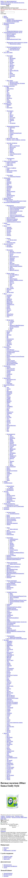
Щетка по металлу (14, 270)
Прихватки (9, 499)
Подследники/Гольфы (12, 363)
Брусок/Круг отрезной (15, 252)
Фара (11, 284)
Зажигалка (9, 521)
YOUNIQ (9, 182)
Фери (8, 728)
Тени (11, 135)
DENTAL (9, 183)
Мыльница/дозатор (11, 572)
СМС (5, 386)
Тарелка (9, 616)
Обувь (8, 357)
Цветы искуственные (9, 23)
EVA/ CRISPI (13, 445)
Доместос (9, 682)
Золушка (12, 461)
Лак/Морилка (10, 488)
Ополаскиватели (11, 434)
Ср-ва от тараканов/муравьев (17, 216)
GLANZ (12, 446)
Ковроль (9, 688)
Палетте (12, 281)
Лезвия (11, 149)
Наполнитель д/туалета (12, 505)
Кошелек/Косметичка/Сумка (14, 39)
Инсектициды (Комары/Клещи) (12, 202)
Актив (8, 408)
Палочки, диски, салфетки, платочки (16, 139)
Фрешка (9, 659)
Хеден (8, 774)
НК (7, 336)
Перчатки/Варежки (11, 362)
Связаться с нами (8, 856)
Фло (8, 477)
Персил (8, 469)
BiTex (8, 755)
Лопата (11, 598)
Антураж (9, 245)
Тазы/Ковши (10, 615)
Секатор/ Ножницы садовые (17, 601)
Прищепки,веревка (11, 584)
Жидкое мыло (10, 320)
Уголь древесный (11, 623)
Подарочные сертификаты (10, 866)
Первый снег (10, 412)
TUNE (8, 745)
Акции (5, 867)
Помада (11, 131)
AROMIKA (9, 641)
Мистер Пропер (11, 696)
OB (7, 91)
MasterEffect (10, 645)
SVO (8, 403)
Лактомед (12, 65)
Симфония (9, 374)
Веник (8, 516)
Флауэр (8, 375)
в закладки (3, 828)
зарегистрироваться (11, 1)
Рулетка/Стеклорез (14, 264)
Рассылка (6, 876)
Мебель (8, 568)
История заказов (8, 874)
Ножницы (12, 258)
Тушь (11, 137)
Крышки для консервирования (14, 20)
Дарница (9, 749)
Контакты (6, 847)
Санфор (9, 710)
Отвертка (12, 260)
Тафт (8, 291)
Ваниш (8, 680)
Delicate (11, 59)
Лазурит (9, 691)
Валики (11, 254)
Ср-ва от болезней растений (17, 208)
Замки (8, 527)
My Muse (12, 62)
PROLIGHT (10, 301)
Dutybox (12, 443)
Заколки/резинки (11, 36)
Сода (8, 718)
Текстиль (6, 491)
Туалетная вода (10, 158)
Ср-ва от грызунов (14, 209)
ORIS (8, 646)
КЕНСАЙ (9, 656)
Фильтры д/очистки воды (13, 626)
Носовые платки (11, 495)
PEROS (8, 399)
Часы (8, 51)
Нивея (11, 73)
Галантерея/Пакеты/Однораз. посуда (13, 32)
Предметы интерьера (12, 470)
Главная (3, 2)
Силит (8, 715)
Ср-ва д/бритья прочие (15, 153)
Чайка (8, 480)
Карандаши (12, 540)
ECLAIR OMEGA (14, 274)
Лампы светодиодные (15, 564)
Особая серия (10, 764)
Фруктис (9, 772)
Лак (10, 129)
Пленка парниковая (12, 580)
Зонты (8, 37)
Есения (11, 322)
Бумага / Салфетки (11, 168)
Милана (12, 66)
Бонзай (8, 676)
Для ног (9, 232)
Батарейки (6, 24)
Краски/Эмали (10, 486)
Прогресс (9, 705)
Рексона (12, 119)
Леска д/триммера (14, 597)
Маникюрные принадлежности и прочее (17, 42)
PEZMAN (9, 300)
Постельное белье (11, 498)
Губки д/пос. (10, 163)
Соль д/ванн (10, 175)
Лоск (8, 428)
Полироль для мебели (12, 703)
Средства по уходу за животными (15, 506)
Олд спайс (12, 74)
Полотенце (9, 497)
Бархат (8, 748)
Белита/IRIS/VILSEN (12, 757)
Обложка (12, 545)
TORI (8, 405)
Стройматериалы (8, 482)
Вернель (12, 458)
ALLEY (9, 389)
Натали (8, 96)
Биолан (8, 421)
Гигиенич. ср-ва (8, 103)
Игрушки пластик (8, 199)
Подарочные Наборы (9, 385)
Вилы (11, 593)
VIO (11, 324)
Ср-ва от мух (13, 213)
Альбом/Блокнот (14, 539)
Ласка (8, 426)
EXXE (11, 61)
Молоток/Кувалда (14, 256)
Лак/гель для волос (8, 244)
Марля (8, 494)
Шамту (8, 776)
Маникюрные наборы (15, 43)
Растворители (10, 490)
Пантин (9, 765)
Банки (5, 16)
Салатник (9, 604)
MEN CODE (10, 741)
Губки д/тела (10, 165)
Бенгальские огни (11, 379)
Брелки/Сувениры (11, 33)
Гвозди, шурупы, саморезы (13, 517)
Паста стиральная (11, 466)
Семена (5, 481)
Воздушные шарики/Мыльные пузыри (16, 201)
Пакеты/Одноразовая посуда (14, 47)
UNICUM (9, 665)
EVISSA (9, 296)
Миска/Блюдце (10, 570)
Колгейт (9, 192)
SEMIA (8, 402)
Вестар (11, 454)
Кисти (11, 255)
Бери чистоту (10, 652)
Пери (8, 90)
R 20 (8, 27)
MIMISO (9, 105)
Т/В (10, 159)
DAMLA (9, 394)
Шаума (8, 778)
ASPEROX (9, 642)
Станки (11, 155)
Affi (8, 390)
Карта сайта (7, 859)
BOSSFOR (9, 393)
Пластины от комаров (12, 219)
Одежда (9, 359)
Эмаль (11, 487)
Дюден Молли (10, 654)
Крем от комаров (11, 217)
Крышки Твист (10, 19)
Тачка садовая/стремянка (16, 266)
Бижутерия (9, 107)
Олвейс (8, 100)
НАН (8, 410)
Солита (8, 719)
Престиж (12, 282)
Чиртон (8, 376)
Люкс (8, 333)
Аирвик (9, 371)
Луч (8, 429)
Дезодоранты (10, 110)
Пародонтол (10, 196)
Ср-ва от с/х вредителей (16, 215)
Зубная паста (7, 178)
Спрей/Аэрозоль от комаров (14, 221)
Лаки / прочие (10, 288)
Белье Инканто (10, 349)
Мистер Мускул (11, 695)
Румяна (11, 134)
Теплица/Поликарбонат (13, 617)
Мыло (5, 293)
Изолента (9, 533)
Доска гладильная (11, 519)
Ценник (12, 554)
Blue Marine (12, 58)
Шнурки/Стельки (11, 364)
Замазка (9, 524)
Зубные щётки (7, 198)
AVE (8, 414)
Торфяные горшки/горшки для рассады (17, 621)
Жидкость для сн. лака (12, 138)
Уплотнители (10, 624)
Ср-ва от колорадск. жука (16, 211)
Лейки (8, 565)
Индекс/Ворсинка (11, 425)
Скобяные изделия (11, 608)
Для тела (9, 235)
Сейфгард (9, 343)
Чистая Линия (10, 775)
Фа (10, 77)
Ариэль (8, 420)
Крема (5, 225)
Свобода (9, 341)
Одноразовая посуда (15, 48)
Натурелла (9, 98)
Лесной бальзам (11, 195)
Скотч (8, 611)
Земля (8, 530)
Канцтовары (10, 537)
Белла (8, 94)
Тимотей (12, 120)
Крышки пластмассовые (13, 21)
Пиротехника (7, 378)
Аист (8, 418)
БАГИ (8, 671)
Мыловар (9, 334)
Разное (11, 547)
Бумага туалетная (11, 162)
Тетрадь (12, 551)
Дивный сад (10, 315)
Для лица (9, 231)
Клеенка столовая (11, 555)
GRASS (9, 367)
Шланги (9, 632)
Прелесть (9, 289)
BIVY (11, 57)
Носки (8, 355)
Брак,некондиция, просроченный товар (17, 638)
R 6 (7, 29)
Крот (8, 690)
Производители (8, 864)
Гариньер (9, 227)
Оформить (3, 5)
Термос (8, 620)
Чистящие (6, 640)
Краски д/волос (10, 273)
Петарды (9, 380)
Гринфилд (9, 653)
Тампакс (9, 102)
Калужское (9, 330)
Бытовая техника (11, 512)
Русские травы (13, 84)
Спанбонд (9, 612)
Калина (8, 238)
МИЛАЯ (9, 657)
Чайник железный (11, 630)
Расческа (9, 588)
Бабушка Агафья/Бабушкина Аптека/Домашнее (17, 326)
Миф (8, 431)
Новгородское (10, 339)
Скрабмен (9, 473)
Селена (8, 714)
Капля (8, 684)
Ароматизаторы (11, 370)
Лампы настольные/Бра (16, 637)
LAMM (8, 398)
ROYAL (9, 308)
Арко (11, 144)
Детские (9, 188)
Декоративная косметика (13, 126)
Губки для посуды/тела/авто (11, 161)
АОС (8, 667)
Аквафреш (9, 186)
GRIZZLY (9, 644)
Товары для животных (9, 503)
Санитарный (10, 707)
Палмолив (12, 76)
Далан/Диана (10, 314)
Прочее (11, 328)
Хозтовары (6, 509)
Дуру (8, 316)
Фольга (8, 627)
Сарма (8, 472)
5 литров (12, 321)
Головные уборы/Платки (13, 351)
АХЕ (11, 112)
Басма (11, 277)
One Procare (9, 744)
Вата (8, 492)
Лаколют (9, 194)
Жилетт (11, 115)
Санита (8, 706)
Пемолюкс (9, 699)
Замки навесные (14, 529)
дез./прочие (12, 123)
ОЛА (8, 99)
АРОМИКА (10, 406)
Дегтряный (9, 760)
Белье (8, 348)
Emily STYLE (10, 88)
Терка (8, 619)
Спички (9, 613)
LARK (8, 297)
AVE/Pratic (12, 457)
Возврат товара (7, 857)
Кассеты (12, 148)
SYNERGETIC (10, 304)
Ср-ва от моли (13, 212)
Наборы (12, 130)
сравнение (3, 829)
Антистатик (10, 669)
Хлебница (9, 628)
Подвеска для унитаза (12, 702)
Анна (8, 92)
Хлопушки (9, 383)
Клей (8, 169)
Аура (11, 69)
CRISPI (8, 179)
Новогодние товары (12, 170)
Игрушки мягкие (11, 531)
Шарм (8, 345)
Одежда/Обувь (7, 347)
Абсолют (9, 310)
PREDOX (9, 401)
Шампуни (6, 733)
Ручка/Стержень (14, 550)
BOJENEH (9, 391)
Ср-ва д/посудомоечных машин (15, 722)
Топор (11, 267)
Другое (5, 166)
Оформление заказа (6, 4)
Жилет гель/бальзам (15, 145)
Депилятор (9, 228)
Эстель (11, 287)
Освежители (7, 366)
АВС (8, 650)
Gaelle (11, 447)
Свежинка (9, 413)
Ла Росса (9, 752)
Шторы (8, 502)
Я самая (12, 67)
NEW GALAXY (11, 368)
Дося (8, 424)
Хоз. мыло (9, 344)
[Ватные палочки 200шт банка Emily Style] (12, 812)
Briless (11, 439)
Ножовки (12, 259)
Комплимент (10, 763)
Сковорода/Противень (12, 609)
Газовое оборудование (15, 582)
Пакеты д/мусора (11, 576)
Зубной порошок (11, 191)
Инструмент (10, 249)
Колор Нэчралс (13, 278)
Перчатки (9, 577)
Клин (8, 687)
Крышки (6, 17)
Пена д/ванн (10, 80)
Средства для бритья (12, 143)
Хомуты (12, 251)
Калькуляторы (10, 534)
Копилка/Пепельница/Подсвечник (15, 558)
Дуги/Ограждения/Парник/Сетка (18, 596)
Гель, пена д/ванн (8, 52)
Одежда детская (11, 360)
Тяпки (11, 603)
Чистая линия (13, 239)
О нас (5, 849)
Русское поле (10, 768)
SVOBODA (10, 756)
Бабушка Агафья (14, 82)
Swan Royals (10, 649)
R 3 (7, 28)
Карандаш (12, 127)
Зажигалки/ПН (10, 35)
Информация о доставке (10, 850)
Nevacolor (12, 276)
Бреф (8, 679)
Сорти (8, 474)
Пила (11, 262)
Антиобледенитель (14, 513)
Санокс (8, 709)
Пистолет (12, 263)
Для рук (9, 234)
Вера (8, 409)
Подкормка (9, 172)
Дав (10, 72)
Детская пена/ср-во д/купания (17, 83)
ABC (8, 387)
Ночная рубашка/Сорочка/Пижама (15, 356)
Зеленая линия (10, 751)
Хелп (11, 329)
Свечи (8, 605)
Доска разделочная (11, 520)
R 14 (8, 25)
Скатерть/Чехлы (11, 501)
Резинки (12, 548)
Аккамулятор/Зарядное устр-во (14, 31)
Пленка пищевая (11, 583)
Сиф (8, 717)
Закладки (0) (8, 2)
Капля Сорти (10, 686)
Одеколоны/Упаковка (15, 176)
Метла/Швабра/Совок (12, 569)
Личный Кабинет (8, 873)
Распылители (10, 587)
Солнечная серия (11, 242)
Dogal (8, 395)
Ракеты (8, 382)
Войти (2, 1)
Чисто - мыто (10, 660)
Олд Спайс (12, 117)
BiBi (8, 87)
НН (7, 337)
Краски (11, 543)
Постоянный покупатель (17, 2)
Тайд (8, 476)
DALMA (12, 442)
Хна (11, 285)
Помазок (12, 152)
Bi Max (8, 416)
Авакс (8, 311)
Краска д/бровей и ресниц (16, 280)
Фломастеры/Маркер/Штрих (17, 552)
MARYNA (9, 299)
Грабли (11, 594)
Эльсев (8, 779)
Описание (3, 831)
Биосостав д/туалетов (12, 675)
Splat (8, 184)
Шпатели (12, 268)
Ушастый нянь (10, 726)
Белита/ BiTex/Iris (14, 70)
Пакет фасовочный (14, 49)
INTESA (9, 740)
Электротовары (10, 636)
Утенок (8, 725)
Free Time (9, 417)
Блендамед (9, 187)
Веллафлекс (10, 246)
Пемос (8, 468)
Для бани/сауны (11, 352)
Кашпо (5, 223)
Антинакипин (10, 668)
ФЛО (11, 462)
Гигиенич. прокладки (9, 86)
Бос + (8, 677)
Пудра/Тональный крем (16, 133)
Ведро (8, 515)
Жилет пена (13, 147)
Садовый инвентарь (12, 592)
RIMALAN (9, 303)
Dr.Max (8, 663)
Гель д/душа (10, 55)
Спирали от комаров (12, 220)
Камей (8, 332)
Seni (8, 106)
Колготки (9, 353)
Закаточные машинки (12, 523)
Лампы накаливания (12, 562)
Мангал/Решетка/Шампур (13, 566)
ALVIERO (9, 295)
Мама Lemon (10, 692)
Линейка (12, 544)
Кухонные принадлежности (14, 559)
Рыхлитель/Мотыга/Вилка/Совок (18, 600)
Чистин (8, 732)
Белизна (9, 672)
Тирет (8, 723)
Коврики (9, 556)
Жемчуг (9, 190)
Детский (9, 229)
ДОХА (11, 63)
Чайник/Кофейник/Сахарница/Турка (16, 631)
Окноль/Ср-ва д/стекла (12, 698)
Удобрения (6, 507)
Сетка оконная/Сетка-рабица (14, 607)
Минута (9, 694)
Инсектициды (10, 205)
